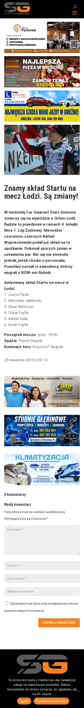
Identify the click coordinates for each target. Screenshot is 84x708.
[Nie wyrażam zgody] (78, 691)
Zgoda (24, 701)
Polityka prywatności (51, 701)
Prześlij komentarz (59, 622)
